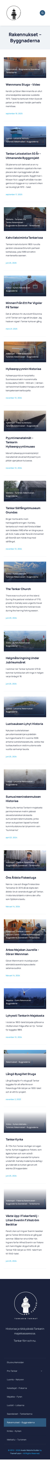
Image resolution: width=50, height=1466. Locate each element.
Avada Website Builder (30, 1450)
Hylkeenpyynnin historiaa (23, 369)
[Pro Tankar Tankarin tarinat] (25, 1290)
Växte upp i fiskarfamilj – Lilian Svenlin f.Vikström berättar (22, 1220)
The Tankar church (18, 589)
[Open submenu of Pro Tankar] (41, 1371)
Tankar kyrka (14, 1139)
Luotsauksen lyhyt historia (24, 724)
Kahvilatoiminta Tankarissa (24, 238)
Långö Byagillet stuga (21, 1074)
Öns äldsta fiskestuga (21, 878)
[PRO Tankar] (14, 3)
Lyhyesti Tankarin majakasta (25, 1016)
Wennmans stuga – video (23, 84)
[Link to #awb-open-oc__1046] (42, 13)
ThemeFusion (15, 1453)
